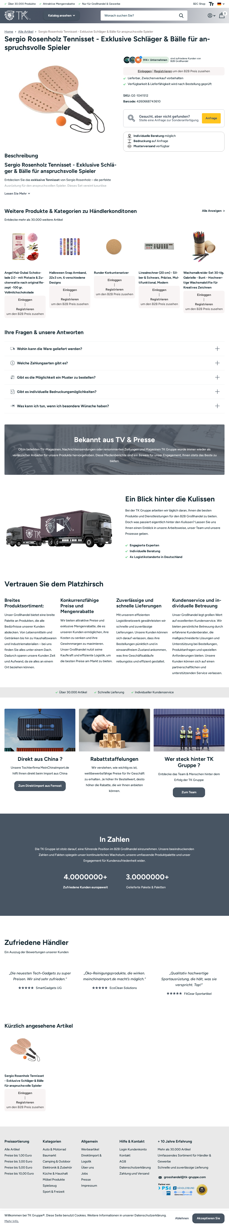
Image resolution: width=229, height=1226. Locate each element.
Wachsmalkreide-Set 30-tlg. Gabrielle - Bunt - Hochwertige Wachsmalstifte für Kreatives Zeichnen (203, 280)
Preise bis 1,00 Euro (18, 1155)
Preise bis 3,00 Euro (18, 1161)
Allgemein (89, 1141)
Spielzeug (50, 1186)
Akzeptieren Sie (208, 1218)
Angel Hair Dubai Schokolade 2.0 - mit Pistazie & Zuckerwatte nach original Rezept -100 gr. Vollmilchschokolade (24, 282)
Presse (86, 1179)
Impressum (89, 1186)
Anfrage (211, 118)
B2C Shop (199, 3)
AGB (122, 1161)
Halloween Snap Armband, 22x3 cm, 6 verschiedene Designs (68, 277)
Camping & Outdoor (56, 1161)
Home (8, 32)
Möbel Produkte (54, 1179)
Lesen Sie (15, 193)
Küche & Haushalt (55, 1173)
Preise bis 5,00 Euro (18, 1167)
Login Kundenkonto (133, 1149)
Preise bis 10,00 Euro (19, 1173)
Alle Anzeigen (212, 211)
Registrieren (163, 71)
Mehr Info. (11, 1221)
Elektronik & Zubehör (57, 1167)
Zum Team (189, 792)
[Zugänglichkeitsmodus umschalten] (211, 4)
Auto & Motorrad (54, 1149)
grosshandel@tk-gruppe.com (185, 1177)
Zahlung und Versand (134, 1173)
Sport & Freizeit (53, 1192)
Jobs (84, 1173)
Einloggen (145, 71)
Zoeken (181, 16)
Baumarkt (49, 1155)
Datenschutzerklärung (135, 1167)
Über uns (87, 1167)
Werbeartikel (90, 1149)
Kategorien (52, 1141)
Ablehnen (182, 1218)
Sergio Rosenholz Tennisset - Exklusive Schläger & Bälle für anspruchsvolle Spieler (24, 1081)
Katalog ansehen (60, 15)
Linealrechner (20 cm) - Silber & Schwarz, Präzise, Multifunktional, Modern (159, 277)
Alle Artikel (25, 32)
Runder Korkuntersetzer (111, 273)
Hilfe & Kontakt (131, 1141)
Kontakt (124, 1155)
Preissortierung (16, 1141)
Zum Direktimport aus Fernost (40, 786)
